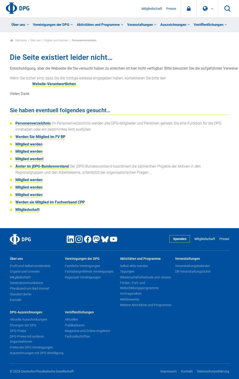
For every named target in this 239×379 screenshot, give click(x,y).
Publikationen (75, 325)
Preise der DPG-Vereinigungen (31, 347)
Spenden (179, 239)
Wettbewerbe (129, 299)
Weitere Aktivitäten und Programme (145, 305)
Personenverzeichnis (33, 123)
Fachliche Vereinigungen (82, 266)
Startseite (20, 40)
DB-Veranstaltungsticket (193, 271)
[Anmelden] (189, 9)
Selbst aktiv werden (134, 266)
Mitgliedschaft (151, 9)
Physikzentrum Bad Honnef (29, 288)
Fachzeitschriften (77, 336)
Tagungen (127, 271)
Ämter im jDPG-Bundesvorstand (42, 166)
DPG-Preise (18, 331)
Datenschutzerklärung (213, 371)
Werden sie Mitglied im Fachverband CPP (50, 202)
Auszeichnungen (173, 25)
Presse (171, 9)
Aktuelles (71, 319)
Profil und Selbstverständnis (30, 266)
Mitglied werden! (29, 159)
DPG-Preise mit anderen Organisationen (27, 339)
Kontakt (15, 300)
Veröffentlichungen (208, 25)
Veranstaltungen (140, 25)
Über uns (18, 25)
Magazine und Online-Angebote (87, 331)
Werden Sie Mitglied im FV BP (40, 137)
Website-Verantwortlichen (54, 84)
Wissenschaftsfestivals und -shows (145, 277)
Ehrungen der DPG (23, 325)
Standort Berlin (21, 294)
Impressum (168, 371)
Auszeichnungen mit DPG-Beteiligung (36, 353)
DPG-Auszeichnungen (26, 312)
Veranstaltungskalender (192, 266)
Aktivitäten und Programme (98, 25)
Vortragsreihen (131, 293)
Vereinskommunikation (26, 283)
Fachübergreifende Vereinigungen (89, 271)
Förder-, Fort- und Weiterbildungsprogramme (139, 285)
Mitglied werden (28, 144)
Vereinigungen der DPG (51, 25)
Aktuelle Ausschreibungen (28, 319)
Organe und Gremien (56, 40)
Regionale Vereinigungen (83, 277)
